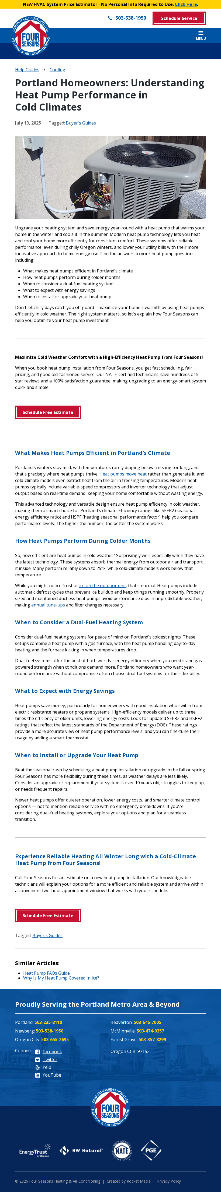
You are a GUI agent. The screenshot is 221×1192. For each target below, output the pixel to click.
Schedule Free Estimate (48, 412)
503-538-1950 (130, 18)
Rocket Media (139, 1181)
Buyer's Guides (81, 123)
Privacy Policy (169, 1181)
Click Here (186, 4)
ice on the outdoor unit (102, 585)
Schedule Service (179, 18)
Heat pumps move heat (123, 474)
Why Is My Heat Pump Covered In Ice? (61, 978)
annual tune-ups (48, 605)
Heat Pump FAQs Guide (46, 973)
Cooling (57, 69)
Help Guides (27, 69)
